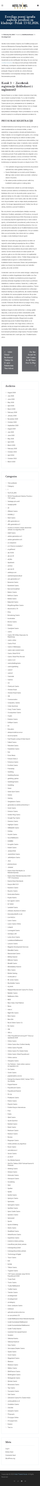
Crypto (10, 716)
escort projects (12, 735)
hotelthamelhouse (27, 34)
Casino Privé (12, 643)
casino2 (10, 673)
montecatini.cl (12, 976)
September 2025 (13, 425)
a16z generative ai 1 (14, 524)
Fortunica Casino (13, 762)
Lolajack (10, 927)
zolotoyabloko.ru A (14, 1401)
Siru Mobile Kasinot (14, 1160)
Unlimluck (11, 1309)
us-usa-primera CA (14, 1315)
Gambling (11, 772)
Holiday (10, 831)
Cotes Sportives (13, 706)
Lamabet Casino (13, 907)
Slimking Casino (13, 1168)
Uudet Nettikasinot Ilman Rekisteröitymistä (21, 1318)
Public (10, 1114)
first (9, 752)
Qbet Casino (12, 1117)
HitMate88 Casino (13, 828)
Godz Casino (12, 808)
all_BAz (10, 559)
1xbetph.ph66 (12, 504)
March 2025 (11, 445)
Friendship (11, 768)
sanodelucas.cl (12, 1150)
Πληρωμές (11, 1414)
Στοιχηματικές (12, 1421)
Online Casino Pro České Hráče (18, 1051)
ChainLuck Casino (13, 686)
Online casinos (12, 1057)
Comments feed (10, 1455)
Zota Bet (10, 1407)
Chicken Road (12, 689)
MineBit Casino (12, 963)
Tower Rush (11, 1279)
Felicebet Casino (13, 745)
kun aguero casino (14, 901)
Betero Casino (12, 592)
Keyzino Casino (13, 891)
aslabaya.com (12, 572)
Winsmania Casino (13, 1384)
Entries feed (9, 1452)
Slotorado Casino (13, 1175)
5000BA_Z (11, 514)
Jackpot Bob (12, 851)
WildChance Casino (14, 1371)
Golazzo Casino (13, 811)
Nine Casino (11, 1016)
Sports (10, 1221)
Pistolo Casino (12, 1101)
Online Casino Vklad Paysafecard (18, 1054)
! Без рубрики (12, 483)
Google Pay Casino (14, 818)
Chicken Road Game (14, 693)
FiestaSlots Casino (13, 749)
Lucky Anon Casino (14, 937)
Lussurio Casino (13, 943)
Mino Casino (12, 970)
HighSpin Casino (13, 824)
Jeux (9, 861)
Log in (7, 1448)
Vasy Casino (12, 1345)
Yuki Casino (11, 1394)
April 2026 (11, 406)
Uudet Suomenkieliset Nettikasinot (19, 1325)
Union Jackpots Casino (15, 1305)
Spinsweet (11, 1218)
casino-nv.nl (11, 660)
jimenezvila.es (12, 864)
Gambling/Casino (13, 782)
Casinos (10, 679)
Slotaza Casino (12, 1172)
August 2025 (12, 429)
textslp (10, 1264)
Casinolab (11, 676)
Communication (12, 699)
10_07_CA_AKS (12, 493)
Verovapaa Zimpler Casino (16, 1348)
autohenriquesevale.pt (15, 576)
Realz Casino (12, 1127)
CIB (9, 696)
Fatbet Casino (12, 742)
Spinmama (11, 1201)
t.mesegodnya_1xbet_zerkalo (17, 1251)
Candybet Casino (13, 628)
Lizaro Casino (12, 920)
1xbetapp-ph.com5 (14, 501)
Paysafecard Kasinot (14, 1091)
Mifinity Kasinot (12, 957)
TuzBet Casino (12, 1289)
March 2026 (11, 409)
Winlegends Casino (14, 1378)
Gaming (10, 798)
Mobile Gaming (12, 973)
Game (9, 788)
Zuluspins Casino (13, 1411)
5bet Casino (11, 518)
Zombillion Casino (13, 1404)
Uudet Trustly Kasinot (14, 1328)
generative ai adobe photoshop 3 (18, 805)
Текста (10, 1427)
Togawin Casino (13, 1271)
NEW (9, 999)
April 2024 (11, 455)
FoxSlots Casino (13, 765)
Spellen (10, 1188)
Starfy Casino (12, 1228)
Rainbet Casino (12, 1124)
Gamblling (11, 785)
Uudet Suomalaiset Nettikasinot (17, 1322)
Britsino (10, 625)
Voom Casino (12, 1355)
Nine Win (10, 1019)
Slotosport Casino (13, 1178)
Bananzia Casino (13, 582)
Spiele (10, 1191)
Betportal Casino (13, 602)
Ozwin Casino (12, 1072)
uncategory (11, 1302)
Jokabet (10, 867)
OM (9, 1029)
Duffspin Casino (13, 722)
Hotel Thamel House (20, 1474)
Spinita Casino (12, 1195)
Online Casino (12, 1041)
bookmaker (11, 618)
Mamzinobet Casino (14, 953)
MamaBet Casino (13, 950)
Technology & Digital (14, 1254)
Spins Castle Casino (14, 1211)
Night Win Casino (13, 1013)
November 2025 (13, 419)
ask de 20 (11, 569)
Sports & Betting (13, 1224)
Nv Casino (11, 1026)
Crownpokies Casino (14, 712)
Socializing (11, 1182)
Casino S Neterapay (14, 647)
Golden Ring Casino (14, 814)
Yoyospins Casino (13, 1391)
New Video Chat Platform (16, 1003)
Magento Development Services (18, 947)
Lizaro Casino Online (14, 924)
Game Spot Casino (14, 791)
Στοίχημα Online (13, 1417)
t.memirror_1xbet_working (15, 1241)
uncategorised (12, 1295)
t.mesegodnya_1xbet (14, 1247)
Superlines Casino (13, 1238)
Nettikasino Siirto (13, 996)
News (9, 1006)
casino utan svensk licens (16, 650)
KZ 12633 (10, 904)
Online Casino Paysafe (15, 1047)
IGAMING (10, 841)
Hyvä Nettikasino (13, 838)
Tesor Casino (12, 1257)
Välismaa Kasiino (13, 1338)
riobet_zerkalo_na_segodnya (17, 1143)
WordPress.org (10, 1458)
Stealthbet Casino (13, 1231)
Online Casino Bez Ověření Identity (19, 1044)
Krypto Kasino (12, 897)
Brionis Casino (12, 622)
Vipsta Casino (12, 1351)
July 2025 (11, 432)
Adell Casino (12, 533)
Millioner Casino (13, 960)
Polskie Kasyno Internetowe (17, 1107)
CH (9, 683)
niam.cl (10, 1009)
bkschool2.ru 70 (13, 608)
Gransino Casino (13, 821)
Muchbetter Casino (14, 983)
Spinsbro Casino (13, 1215)
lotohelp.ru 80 (12, 934)
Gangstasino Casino (14, 801)
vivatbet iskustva (6, 63)
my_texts (10, 986)
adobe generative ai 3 (15, 536)
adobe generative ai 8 (15, 539)
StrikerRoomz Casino (14, 1234)
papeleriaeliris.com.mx (15, 1076)
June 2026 (11, 399)
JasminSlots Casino (14, 854)
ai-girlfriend (11, 549)
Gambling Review (13, 775)
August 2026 (12, 392)
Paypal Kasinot (12, 1084)
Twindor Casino (13, 1292)
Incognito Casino (13, 844)
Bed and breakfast (14, 589)
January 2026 (12, 415)
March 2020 (11, 461)
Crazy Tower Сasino (14, 709)
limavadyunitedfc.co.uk (15, 914)
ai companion (12, 543)
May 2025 (11, 439)
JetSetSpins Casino (14, 857)
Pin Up (10, 1094)
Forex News (11, 755)
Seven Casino (12, 1153)
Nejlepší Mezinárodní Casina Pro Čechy (20, 990)
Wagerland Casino (13, 1358)
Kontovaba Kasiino (14, 894)
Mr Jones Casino (13, 980)
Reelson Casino (13, 1134)
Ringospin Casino (13, 1140)
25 (8, 508)
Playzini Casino (12, 1104)
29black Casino (13, 511)
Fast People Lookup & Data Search (19, 739)
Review (10, 1137)
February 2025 (12, 448)
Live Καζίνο (11, 917)
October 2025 (12, 422)
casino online (12, 640)
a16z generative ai (13, 521)
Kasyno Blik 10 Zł (13, 884)
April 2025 (11, 442)
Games (10, 795)
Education (11, 729)
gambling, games (13, 778)
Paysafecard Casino (14, 1087)
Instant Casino (12, 847)
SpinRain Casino (13, 1208)
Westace (10, 1361)
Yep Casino (11, 1388)
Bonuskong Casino (14, 615)
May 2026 (11, 402)
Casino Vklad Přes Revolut (16, 656)
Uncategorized (6, 37)
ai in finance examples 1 (15, 546)
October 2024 (12, 452)
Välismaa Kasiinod (13, 1342)
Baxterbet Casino (13, 585)
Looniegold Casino (14, 930)
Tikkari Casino (12, 1267)
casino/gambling (13, 666)
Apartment (11, 562)
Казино (10, 1424)
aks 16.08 (11, 552)
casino (10, 631)
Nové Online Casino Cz (15, 1022)
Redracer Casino (13, 1130)
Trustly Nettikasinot (14, 1286)
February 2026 (12, 412)
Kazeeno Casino (13, 887)
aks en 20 (11, 556)
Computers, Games (14, 703)
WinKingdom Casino (14, 1374)
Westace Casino (13, 1365)
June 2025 (11, 435)
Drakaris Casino (13, 719)
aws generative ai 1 (14, 579)
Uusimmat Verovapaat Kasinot (17, 1332)
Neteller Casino (12, 993)
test (9, 1261)
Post (9, 1111)
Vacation (10, 1335)
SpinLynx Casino (13, 1198)
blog (9, 612)
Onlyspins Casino (13, 1061)
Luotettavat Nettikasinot (15, 940)
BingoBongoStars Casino (16, 605)
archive (10, 566)
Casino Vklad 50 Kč (14, 653)
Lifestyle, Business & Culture (17, 911)
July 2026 (11, 396)
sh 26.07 (10, 1157)
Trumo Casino (12, 1282)
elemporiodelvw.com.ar (15, 732)
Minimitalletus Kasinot (14, 966)
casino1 (10, 670)
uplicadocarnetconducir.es (16, 1312)
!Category (11, 486)
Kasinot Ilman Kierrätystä (15, 881)
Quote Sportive (12, 1120)
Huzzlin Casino (12, 834)
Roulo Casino (12, 1147)
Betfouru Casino (13, 595)
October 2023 (12, 458)
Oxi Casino (11, 1069)
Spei (9, 1185)
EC (8, 726)
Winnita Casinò (12, 1381)
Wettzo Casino (12, 1368)
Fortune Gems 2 (13, 758)
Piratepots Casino (13, 1097)
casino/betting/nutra (14, 663)
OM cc (10, 1032)
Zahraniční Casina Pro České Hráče (19, 1398)
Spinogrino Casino (13, 1205)
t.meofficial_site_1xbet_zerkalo (17, 1244)
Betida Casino (12, 598)
